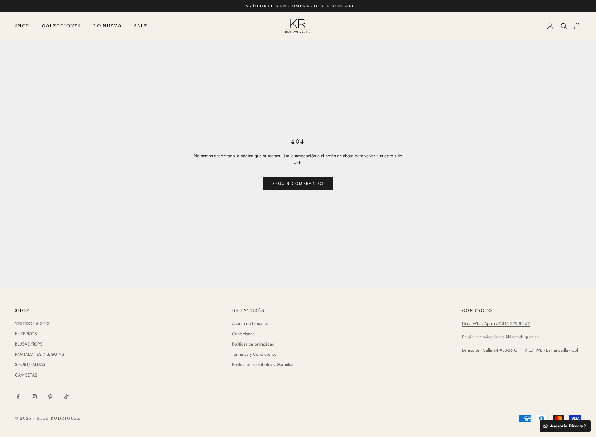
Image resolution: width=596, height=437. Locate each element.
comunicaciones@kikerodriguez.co (507, 337)
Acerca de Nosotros (250, 323)
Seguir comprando (297, 183)
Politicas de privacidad (253, 344)
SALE (141, 26)
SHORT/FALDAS (30, 364)
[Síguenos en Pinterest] (50, 397)
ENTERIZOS (26, 334)
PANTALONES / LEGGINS (39, 354)
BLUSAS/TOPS (29, 344)
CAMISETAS (26, 375)
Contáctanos (243, 334)
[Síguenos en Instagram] (34, 397)
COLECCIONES (61, 26)
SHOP (22, 26)
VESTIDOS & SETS (32, 323)
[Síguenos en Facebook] (18, 397)
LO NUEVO (107, 26)
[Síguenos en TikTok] (66, 397)
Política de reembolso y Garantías (263, 364)
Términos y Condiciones (254, 354)
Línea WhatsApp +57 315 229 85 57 (496, 323)
